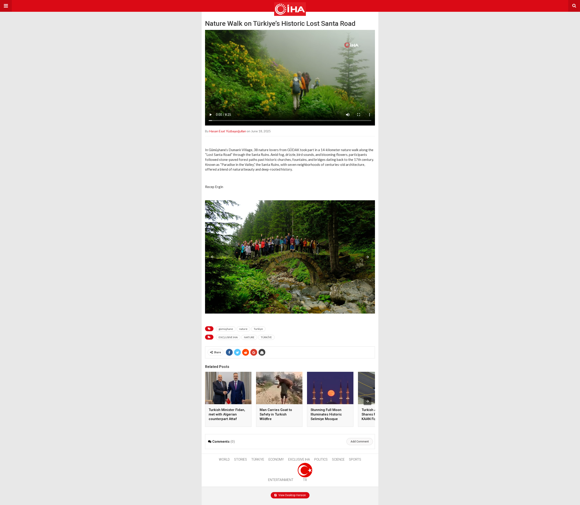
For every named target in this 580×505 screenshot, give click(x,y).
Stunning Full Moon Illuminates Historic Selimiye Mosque (326, 414)
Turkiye (258, 329)
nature (243, 329)
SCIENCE (338, 459)
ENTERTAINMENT (280, 480)
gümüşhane (226, 329)
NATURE (249, 337)
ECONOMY (276, 459)
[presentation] (367, 401)
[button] (6, 6)
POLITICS (321, 459)
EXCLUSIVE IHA (228, 337)
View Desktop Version (292, 495)
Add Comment (359, 441)
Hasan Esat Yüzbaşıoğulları (227, 131)
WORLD (224, 459)
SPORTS (355, 459)
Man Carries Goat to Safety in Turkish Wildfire (276, 414)
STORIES (240, 459)
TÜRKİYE (266, 337)
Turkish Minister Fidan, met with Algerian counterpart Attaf (227, 414)
